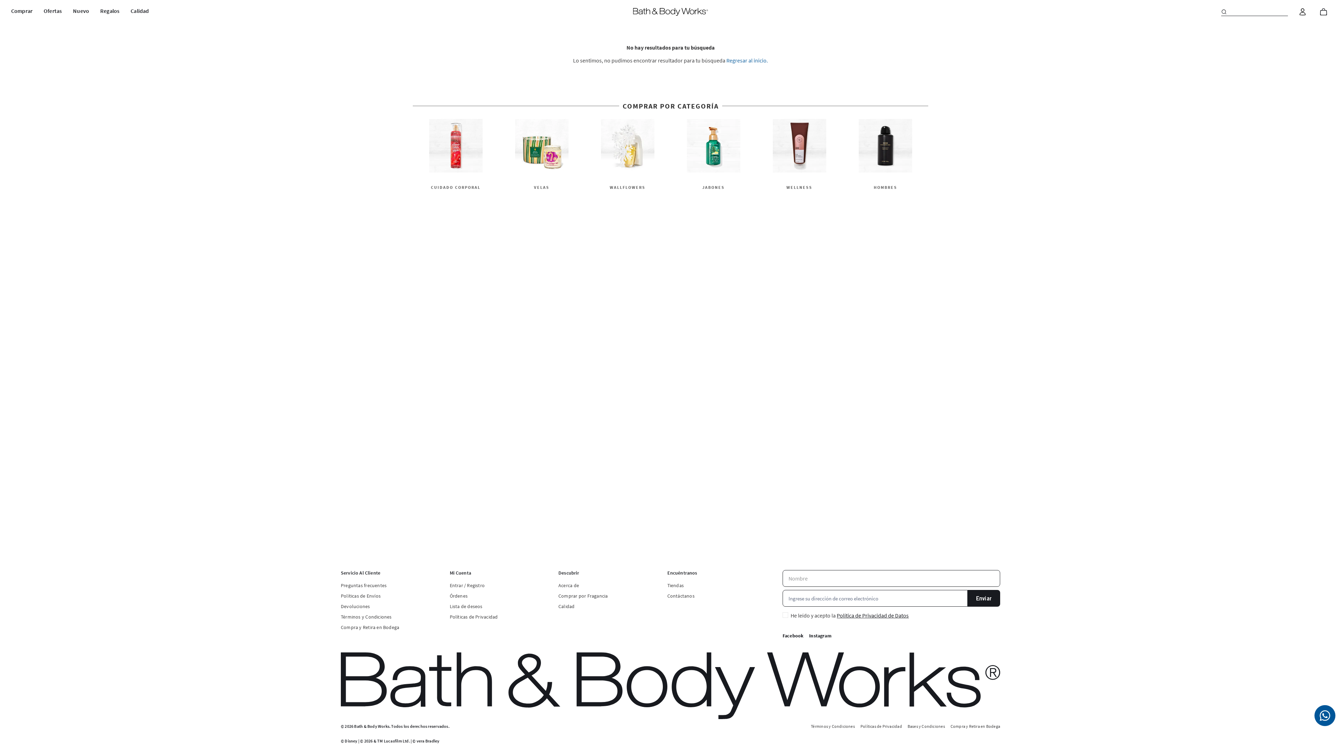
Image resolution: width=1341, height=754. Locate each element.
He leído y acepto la (850, 615)
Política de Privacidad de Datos (873, 615)
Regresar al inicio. (747, 60)
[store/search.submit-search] (1224, 12)
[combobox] (1254, 12)
